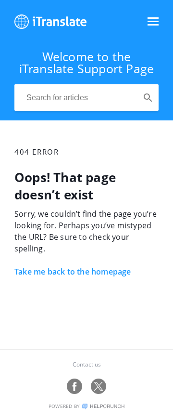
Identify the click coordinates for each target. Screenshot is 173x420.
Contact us (87, 364)
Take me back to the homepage (72, 271)
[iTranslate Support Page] (50, 26)
